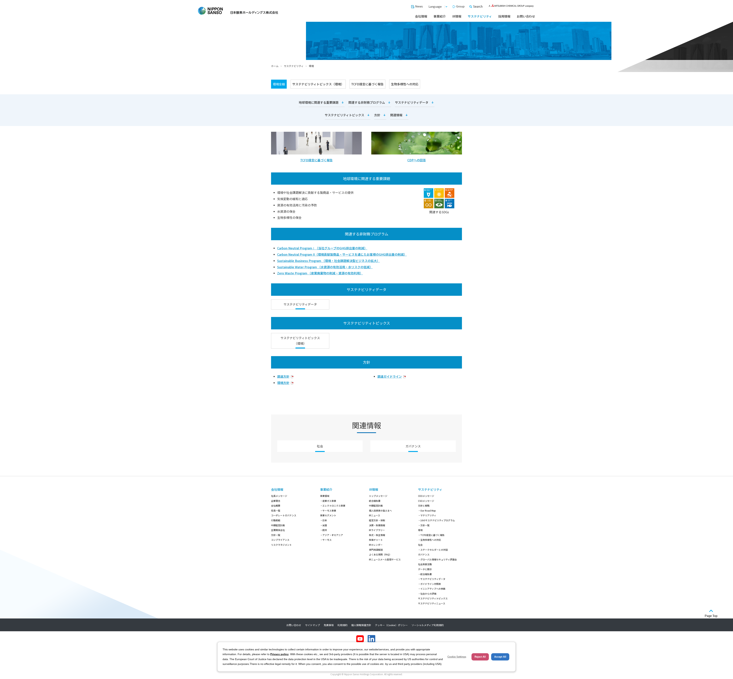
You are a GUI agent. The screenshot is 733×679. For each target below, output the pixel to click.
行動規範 (275, 520)
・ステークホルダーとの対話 (433, 549)
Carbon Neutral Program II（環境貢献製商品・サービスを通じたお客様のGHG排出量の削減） (342, 254)
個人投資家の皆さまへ (380, 510)
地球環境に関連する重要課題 (318, 102)
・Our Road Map (427, 510)
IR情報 (456, 16)
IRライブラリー (377, 530)
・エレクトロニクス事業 (332, 505)
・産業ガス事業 (328, 500)
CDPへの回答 (416, 160)
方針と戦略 (423, 505)
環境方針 (283, 382)
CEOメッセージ (426, 495)
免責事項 (329, 625)
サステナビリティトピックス (344, 115)
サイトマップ (312, 625)
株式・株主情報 (377, 535)
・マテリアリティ (427, 515)
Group (460, 6)
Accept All (500, 656)
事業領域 (324, 495)
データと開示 (425, 569)
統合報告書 (374, 500)
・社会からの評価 (427, 593)
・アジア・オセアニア (331, 535)
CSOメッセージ (426, 500)
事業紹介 (440, 16)
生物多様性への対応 (404, 84)
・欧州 (323, 530)
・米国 (323, 525)
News (419, 6)
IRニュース (374, 515)
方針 (377, 115)
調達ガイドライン (389, 376)
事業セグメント (328, 515)
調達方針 (283, 376)
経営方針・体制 (377, 520)
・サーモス (326, 539)
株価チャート (376, 539)
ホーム (275, 66)
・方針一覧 (423, 525)
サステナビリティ (480, 16)
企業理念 (275, 500)
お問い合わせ (526, 16)
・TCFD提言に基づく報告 (431, 535)
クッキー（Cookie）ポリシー (391, 625)
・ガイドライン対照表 (429, 583)
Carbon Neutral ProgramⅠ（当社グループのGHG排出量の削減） (322, 248)
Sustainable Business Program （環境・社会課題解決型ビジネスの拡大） (328, 260)
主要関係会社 (278, 530)
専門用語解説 (376, 549)
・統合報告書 (425, 574)
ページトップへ (711, 614)
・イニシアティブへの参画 (431, 588)
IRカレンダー (376, 544)
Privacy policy (279, 654)
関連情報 (396, 115)
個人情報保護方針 (361, 625)
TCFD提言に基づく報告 (367, 84)
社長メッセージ (279, 495)
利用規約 (342, 625)
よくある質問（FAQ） (380, 554)
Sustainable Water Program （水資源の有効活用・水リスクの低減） (325, 267)
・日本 (323, 520)
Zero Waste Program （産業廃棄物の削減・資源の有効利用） (320, 273)
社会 (320, 446)
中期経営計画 (278, 525)
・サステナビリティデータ (431, 578)
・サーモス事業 (328, 510)
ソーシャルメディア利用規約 (428, 625)
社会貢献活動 (425, 564)
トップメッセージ (378, 495)
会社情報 (421, 16)
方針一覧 (275, 535)
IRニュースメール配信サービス (385, 559)
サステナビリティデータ (411, 102)
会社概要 (275, 505)
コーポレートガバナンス (283, 515)
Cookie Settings (456, 656)
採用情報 (504, 16)
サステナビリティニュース (431, 603)
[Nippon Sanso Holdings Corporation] (238, 11)
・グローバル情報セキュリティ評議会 (437, 559)
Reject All (480, 656)
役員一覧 (275, 510)
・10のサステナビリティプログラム (436, 520)
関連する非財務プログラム (366, 102)
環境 (420, 530)
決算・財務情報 (377, 525)
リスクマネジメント (281, 544)
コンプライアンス (280, 539)
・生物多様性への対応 (429, 539)
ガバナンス (413, 446)
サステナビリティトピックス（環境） (318, 84)
